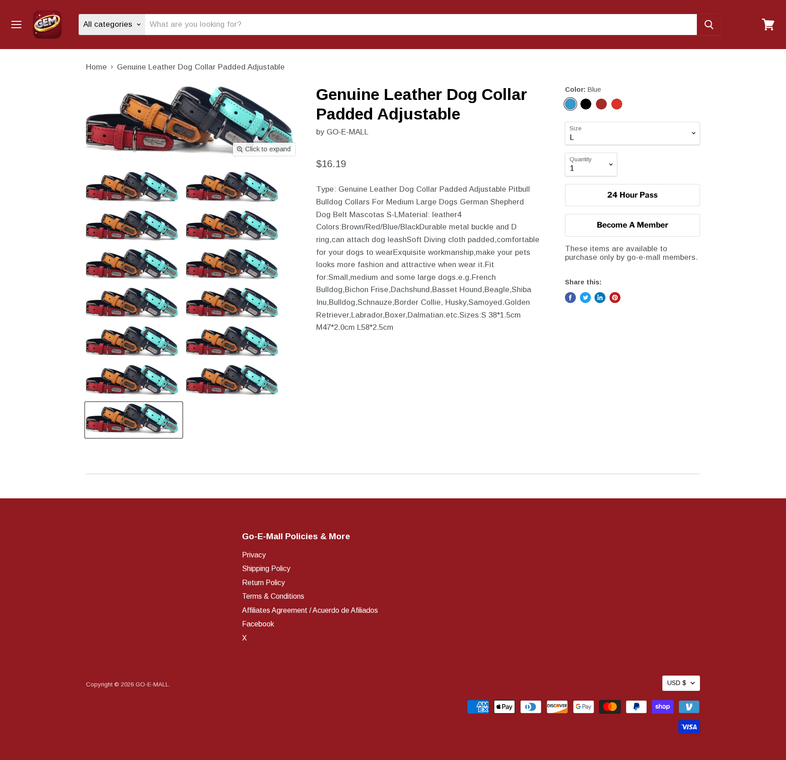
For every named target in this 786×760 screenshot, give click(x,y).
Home (96, 67)
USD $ (676, 682)
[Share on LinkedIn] (600, 297)
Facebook (258, 624)
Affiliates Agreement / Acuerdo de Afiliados (310, 610)
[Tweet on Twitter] (585, 297)
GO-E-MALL (347, 132)
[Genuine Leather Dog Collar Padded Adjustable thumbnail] (133, 188)
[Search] (709, 24)
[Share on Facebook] (570, 297)
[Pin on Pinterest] (615, 297)
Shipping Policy (266, 568)
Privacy (254, 555)
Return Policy (263, 582)
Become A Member (632, 224)
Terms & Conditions (273, 596)
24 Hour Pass (632, 194)
